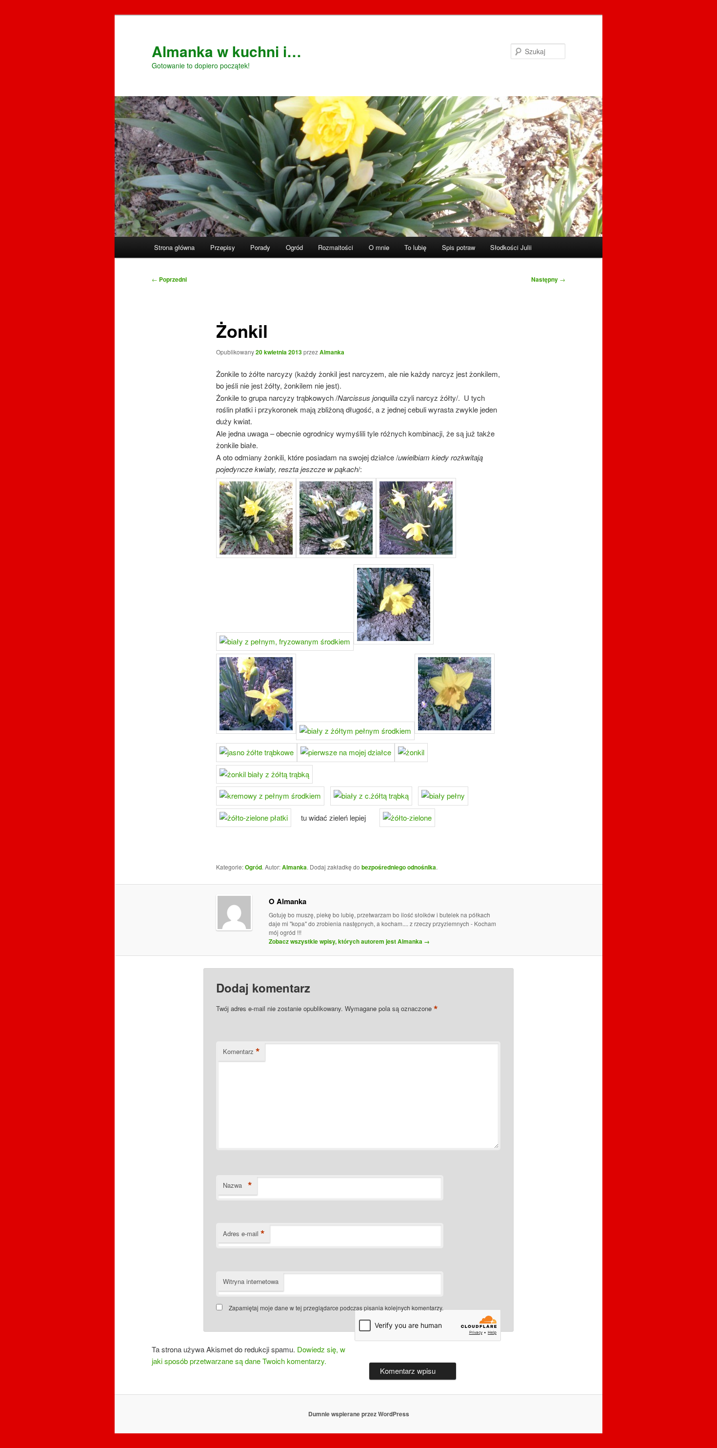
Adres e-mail (244, 1233)
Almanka (331, 352)
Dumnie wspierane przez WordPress (358, 1413)
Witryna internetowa (251, 1281)
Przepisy (222, 247)
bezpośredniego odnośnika (398, 867)
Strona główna (174, 247)
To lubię (415, 247)
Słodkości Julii (511, 247)
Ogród (294, 247)
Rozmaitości (335, 247)
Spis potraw (458, 247)
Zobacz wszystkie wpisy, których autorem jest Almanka (349, 941)
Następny (548, 279)
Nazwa (237, 1185)
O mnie (379, 247)
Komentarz (241, 1051)
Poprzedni (169, 279)
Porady (260, 247)
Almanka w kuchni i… (226, 51)
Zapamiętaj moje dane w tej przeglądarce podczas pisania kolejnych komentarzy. (336, 1307)
